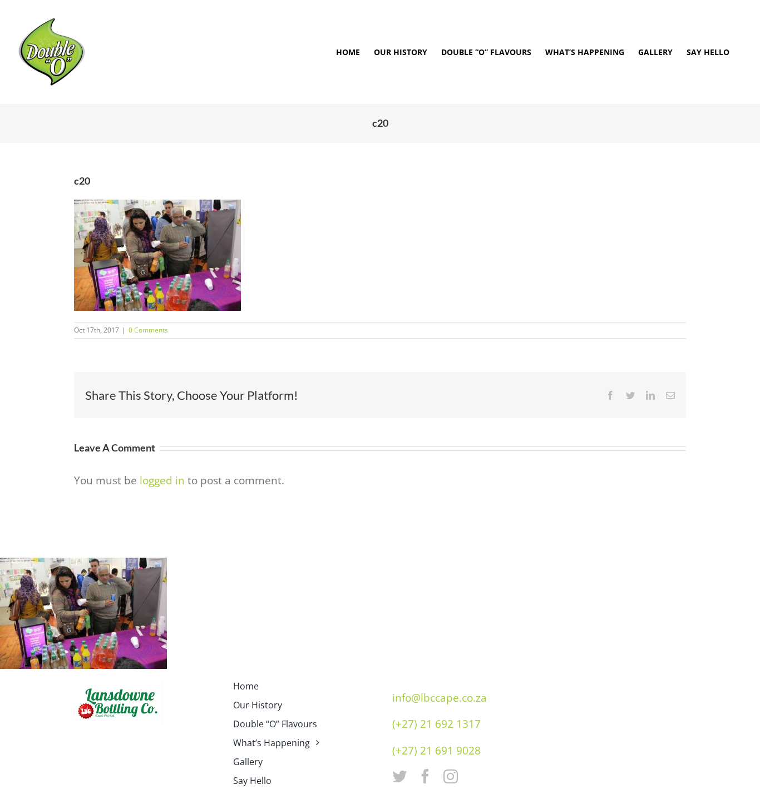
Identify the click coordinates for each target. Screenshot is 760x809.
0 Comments (148, 330)
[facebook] (425, 776)
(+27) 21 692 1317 (436, 724)
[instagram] (450, 776)
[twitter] (399, 776)
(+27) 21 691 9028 (436, 750)
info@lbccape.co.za (439, 698)
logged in (162, 480)
